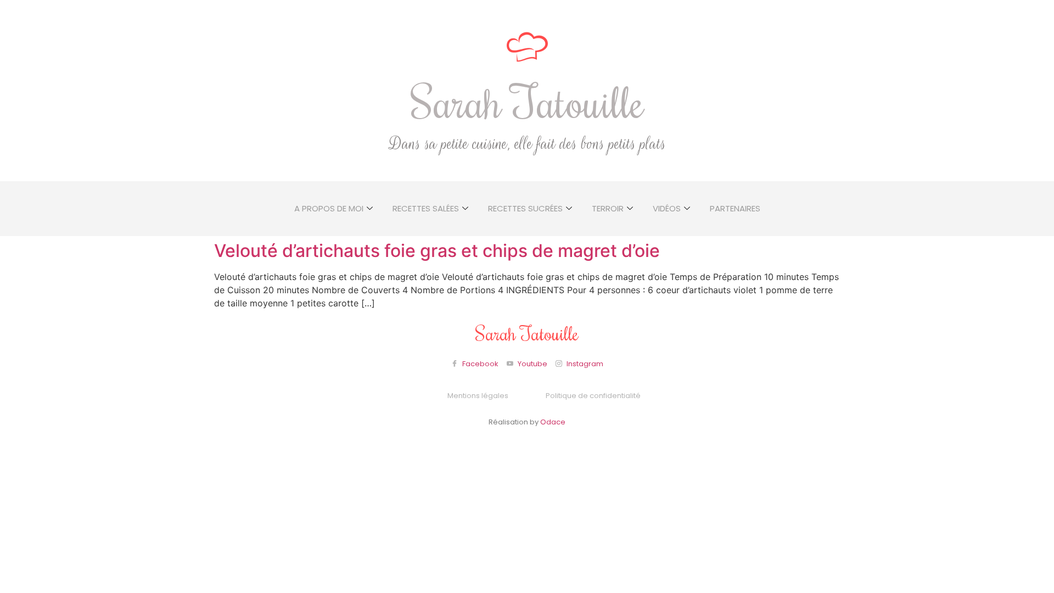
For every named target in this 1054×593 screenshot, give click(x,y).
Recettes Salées (426, 208)
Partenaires (735, 208)
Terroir (608, 208)
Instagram (584, 364)
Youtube (531, 364)
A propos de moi (328, 208)
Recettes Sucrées (525, 208)
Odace (552, 422)
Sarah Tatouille (527, 101)
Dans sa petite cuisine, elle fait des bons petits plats (527, 144)
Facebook (479, 364)
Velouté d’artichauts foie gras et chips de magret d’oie (437, 250)
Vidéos (667, 208)
